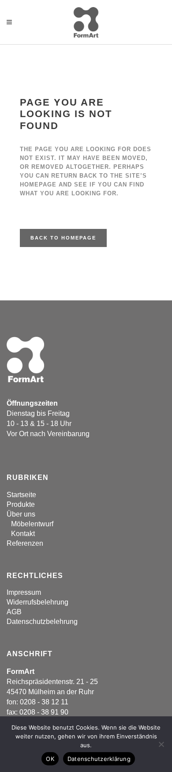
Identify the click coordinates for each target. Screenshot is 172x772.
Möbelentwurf (32, 524)
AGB (14, 612)
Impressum (24, 592)
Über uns (21, 514)
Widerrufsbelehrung (37, 602)
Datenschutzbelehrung (42, 621)
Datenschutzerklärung (99, 758)
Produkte (21, 504)
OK (50, 758)
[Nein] (161, 744)
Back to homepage (63, 237)
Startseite (21, 494)
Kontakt (23, 533)
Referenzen (25, 543)
